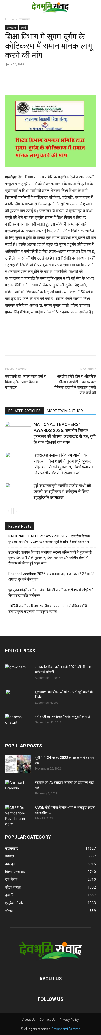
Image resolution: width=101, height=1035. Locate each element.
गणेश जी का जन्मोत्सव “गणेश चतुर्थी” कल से (62, 717)
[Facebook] (22, 83)
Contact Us (47, 1019)
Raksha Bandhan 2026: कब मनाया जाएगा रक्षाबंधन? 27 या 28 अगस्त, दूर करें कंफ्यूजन (51, 576)
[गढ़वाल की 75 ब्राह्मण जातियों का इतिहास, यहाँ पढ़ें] (18, 789)
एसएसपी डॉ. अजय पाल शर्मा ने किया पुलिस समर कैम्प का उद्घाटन (25, 382)
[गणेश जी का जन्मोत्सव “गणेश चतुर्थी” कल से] (18, 723)
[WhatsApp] (46, 83)
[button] (8, 7)
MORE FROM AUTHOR (65, 411)
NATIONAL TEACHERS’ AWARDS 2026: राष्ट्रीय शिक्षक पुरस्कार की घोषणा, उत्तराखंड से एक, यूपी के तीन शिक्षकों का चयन (49, 539)
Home (9, 19)
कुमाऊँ (23, 27)
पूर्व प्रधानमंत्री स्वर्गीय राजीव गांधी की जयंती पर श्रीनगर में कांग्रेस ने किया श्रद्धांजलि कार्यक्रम (62, 491)
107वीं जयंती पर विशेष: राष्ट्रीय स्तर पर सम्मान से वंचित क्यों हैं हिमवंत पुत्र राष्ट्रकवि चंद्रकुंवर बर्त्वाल (47, 608)
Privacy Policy (69, 1019)
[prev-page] (8, 511)
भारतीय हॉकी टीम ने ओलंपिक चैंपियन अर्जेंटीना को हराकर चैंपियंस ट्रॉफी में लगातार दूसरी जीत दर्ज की (75, 384)
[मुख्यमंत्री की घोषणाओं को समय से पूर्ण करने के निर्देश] (18, 698)
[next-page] (16, 511)
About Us (28, 1019)
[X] (34, 83)
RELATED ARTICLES (24, 411)
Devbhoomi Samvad (65, 1028)
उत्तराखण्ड (24, 19)
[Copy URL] (10, 83)
